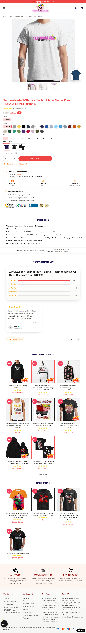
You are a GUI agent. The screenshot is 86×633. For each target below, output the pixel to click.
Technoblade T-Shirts (34, 16)
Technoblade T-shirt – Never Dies (17, 553)
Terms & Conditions (10, 601)
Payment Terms (28, 604)
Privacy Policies (9, 604)
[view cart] (82, 8)
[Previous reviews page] (68, 339)
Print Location (7, 141)
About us (7, 598)
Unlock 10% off (4, 624)
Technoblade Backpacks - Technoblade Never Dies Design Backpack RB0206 (43, 388)
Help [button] (82, 630)
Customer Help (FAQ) (30, 615)
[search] (76, 8)
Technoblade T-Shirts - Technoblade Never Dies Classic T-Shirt (68, 426)
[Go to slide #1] (32, 86)
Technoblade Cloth (17, 16)
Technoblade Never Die (61, 249)
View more (43, 474)
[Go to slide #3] (54, 86)
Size (4, 135)
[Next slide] (79, 50)
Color (5, 123)
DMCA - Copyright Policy (12, 607)
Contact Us (27, 612)
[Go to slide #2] (43, 86)
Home (5, 16)
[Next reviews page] (78, 339)
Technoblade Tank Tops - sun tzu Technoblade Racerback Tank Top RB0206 (17, 426)
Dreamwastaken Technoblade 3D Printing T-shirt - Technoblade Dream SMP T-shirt (17, 515)
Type (5, 116)
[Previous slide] (6, 50)
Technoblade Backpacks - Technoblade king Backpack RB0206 (68, 388)
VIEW (17, 381)
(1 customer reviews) (20, 109)
